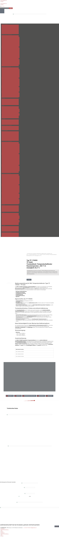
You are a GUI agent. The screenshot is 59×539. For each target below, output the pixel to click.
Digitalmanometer (5, 61)
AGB (1, 530)
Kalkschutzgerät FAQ (5, 234)
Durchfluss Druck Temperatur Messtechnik (34, 253)
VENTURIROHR (4, 90)
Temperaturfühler (5, 42)
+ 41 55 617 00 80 (26, 527)
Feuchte (2, 198)
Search (11, 8)
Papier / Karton (4, 27)
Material (2, 29)
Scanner (3, 216)
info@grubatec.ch (33, 527)
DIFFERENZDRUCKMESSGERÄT (7, 73)
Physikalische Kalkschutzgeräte (6, 125)
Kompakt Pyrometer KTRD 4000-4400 (8, 112)
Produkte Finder (4, 103)
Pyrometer (2, 105)
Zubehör (3, 114)
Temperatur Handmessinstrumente (8, 45)
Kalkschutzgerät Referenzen (6, 235)
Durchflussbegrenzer (5, 55)
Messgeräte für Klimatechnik (6, 66)
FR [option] (3, 6)
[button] (29, 2)
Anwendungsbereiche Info (6, 139)
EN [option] (1, 6)
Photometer (3, 98)
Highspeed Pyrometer (5, 116)
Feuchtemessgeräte (4, 130)
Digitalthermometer (5, 41)
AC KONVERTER (4, 122)
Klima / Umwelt (4, 28)
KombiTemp (4, 40)
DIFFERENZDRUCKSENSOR (7, 76)
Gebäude (3, 30)
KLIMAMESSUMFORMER (6, 93)
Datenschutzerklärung (4, 529)
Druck (2, 58)
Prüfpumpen (4, 62)
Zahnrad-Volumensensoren (7, 52)
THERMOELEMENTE (5, 82)
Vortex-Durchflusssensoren (7, 49)
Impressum (3, 528)
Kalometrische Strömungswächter (8, 54)
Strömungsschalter (5, 48)
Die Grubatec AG (4, 0)
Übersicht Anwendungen (5, 171)
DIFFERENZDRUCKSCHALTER (7, 71)
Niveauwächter (4, 56)
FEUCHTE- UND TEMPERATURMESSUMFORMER (10, 94)
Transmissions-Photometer (6, 100)
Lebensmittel (3, 26)
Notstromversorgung (5, 121)
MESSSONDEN (4, 89)
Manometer (4, 60)
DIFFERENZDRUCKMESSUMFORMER (8, 70)
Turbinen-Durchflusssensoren (7, 51)
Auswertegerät (4, 101)
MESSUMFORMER (5, 83)
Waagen (2, 138)
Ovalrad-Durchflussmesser (6, 53)
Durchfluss (3, 46)
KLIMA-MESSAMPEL (5, 95)
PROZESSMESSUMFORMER (7, 72)
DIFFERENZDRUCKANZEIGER (7, 74)
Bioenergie (3, 25)
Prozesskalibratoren (5, 44)
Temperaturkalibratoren (6, 43)
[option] (2, 6)
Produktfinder (3, 107)
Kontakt (2, 1)
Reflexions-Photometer (5, 99)
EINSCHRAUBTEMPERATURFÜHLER (8, 80)
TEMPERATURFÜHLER (6, 79)
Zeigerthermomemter (6, 39)
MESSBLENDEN (5, 88)
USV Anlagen (3, 118)
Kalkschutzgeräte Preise (5, 233)
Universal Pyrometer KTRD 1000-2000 (8, 108)
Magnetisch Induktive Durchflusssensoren (9, 50)
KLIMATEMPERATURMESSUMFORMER (9, 84)
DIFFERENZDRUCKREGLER (6, 75)
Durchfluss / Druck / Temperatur (6, 34)
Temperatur (3, 36)
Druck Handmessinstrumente (7, 63)
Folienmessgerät (4, 102)
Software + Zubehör (4, 123)
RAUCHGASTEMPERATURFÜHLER (8, 81)
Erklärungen (3, 117)
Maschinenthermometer (6, 144)
